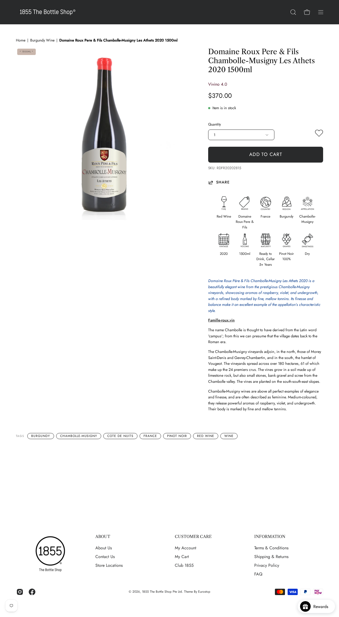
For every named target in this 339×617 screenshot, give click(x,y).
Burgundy (40, 436)
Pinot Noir (177, 436)
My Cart (182, 557)
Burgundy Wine (42, 40)
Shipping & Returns (271, 557)
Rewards (323, 607)
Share (223, 182)
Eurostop (204, 591)
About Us (103, 548)
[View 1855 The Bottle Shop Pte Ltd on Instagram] (20, 592)
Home (20, 40)
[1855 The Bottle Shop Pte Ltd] (47, 12)
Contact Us (105, 557)
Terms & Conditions (271, 548)
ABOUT (102, 536)
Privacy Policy (266, 565)
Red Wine (205, 436)
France (150, 436)
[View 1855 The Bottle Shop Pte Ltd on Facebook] (32, 592)
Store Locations (109, 565)
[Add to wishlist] (319, 134)
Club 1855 (184, 565)
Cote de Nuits (120, 436)
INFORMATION (269, 536)
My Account (185, 548)
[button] (293, 12)
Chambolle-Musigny (78, 436)
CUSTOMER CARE (193, 536)
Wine (229, 436)
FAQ (258, 574)
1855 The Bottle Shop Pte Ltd (162, 591)
